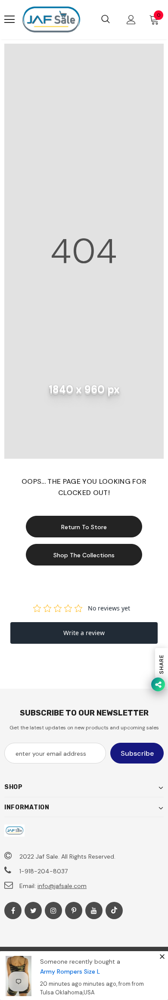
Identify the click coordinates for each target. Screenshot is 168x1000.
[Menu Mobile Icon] (9, 19)
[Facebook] (13, 910)
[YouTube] (94, 910)
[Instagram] (53, 910)
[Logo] (51, 19)
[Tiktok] (114, 910)
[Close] (162, 957)
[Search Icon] (105, 19)
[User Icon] (131, 19)
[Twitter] (33, 910)
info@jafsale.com (62, 886)
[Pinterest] (73, 910)
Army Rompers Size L (70, 971)
